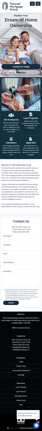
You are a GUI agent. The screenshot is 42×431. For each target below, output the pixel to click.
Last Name (7, 245)
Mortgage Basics (21, 396)
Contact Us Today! (21, 66)
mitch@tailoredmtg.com (21, 350)
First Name (7, 236)
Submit (11, 303)
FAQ (21, 405)
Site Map (21, 375)
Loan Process (21, 392)
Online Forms (21, 400)
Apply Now (21, 72)
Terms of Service (24, 291)
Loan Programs (21, 387)
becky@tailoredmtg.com (21, 347)
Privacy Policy (21, 366)
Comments (7, 271)
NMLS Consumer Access (21, 328)
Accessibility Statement (21, 370)
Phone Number (9, 262)
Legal (21, 362)
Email (5, 254)
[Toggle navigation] (38, 4)
